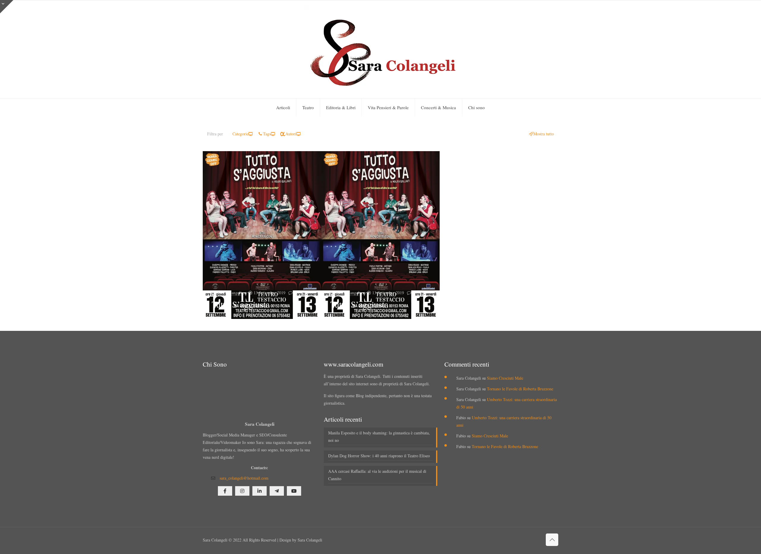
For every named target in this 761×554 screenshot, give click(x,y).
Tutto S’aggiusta (241, 304)
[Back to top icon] (552, 539)
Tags (267, 134)
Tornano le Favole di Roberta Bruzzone (520, 389)
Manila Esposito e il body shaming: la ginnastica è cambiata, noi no (379, 436)
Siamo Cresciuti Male (505, 378)
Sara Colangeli (229, 292)
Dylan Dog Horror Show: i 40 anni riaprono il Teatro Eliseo (379, 455)
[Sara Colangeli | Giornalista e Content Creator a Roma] (380, 49)
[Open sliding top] (6, 6)
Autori (290, 134)
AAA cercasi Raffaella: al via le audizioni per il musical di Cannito (377, 474)
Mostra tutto (543, 134)
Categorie (240, 134)
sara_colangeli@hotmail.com (244, 478)
